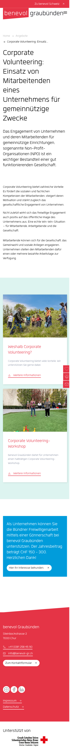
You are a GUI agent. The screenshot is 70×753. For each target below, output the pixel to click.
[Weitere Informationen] (35, 339)
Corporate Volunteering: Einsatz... (27, 42)
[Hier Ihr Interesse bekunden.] (35, 546)
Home (6, 36)
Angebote (22, 36)
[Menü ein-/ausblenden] (65, 12)
